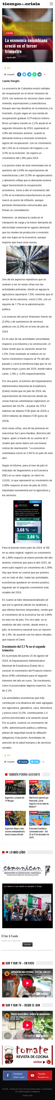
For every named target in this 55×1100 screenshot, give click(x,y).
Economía (9, 33)
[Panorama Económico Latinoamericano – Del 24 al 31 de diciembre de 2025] (39, 818)
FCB (30, 1096)
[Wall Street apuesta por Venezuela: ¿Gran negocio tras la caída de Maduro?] (39, 787)
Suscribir (27, 944)
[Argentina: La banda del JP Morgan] (15, 787)
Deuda (8, 812)
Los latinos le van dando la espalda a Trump (23, 886)
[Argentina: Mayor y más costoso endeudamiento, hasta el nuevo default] (15, 818)
